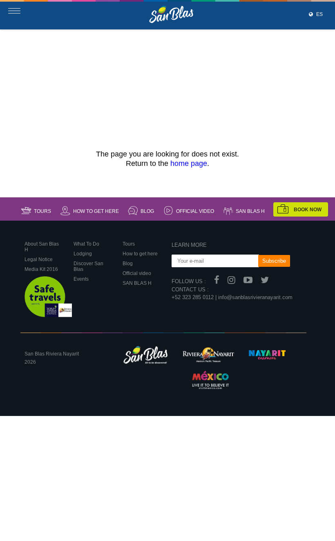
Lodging (83, 254)
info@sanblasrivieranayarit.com (255, 297)
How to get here (96, 211)
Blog (147, 211)
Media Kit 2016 (41, 269)
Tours (42, 211)
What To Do (86, 244)
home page (188, 163)
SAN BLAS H (250, 211)
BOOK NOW (308, 209)
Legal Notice (39, 259)
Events (81, 279)
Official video (195, 211)
